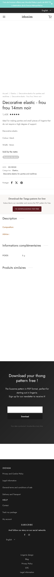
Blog (27, 559)
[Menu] (4, 17)
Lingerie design (27, 555)
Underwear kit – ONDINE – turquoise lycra (37, 345)
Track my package (10, 512)
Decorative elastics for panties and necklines (20, 174)
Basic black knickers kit (37, 302)
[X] (16, 182)
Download (25, 416)
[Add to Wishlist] (25, 302)
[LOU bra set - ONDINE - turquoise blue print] (14, 327)
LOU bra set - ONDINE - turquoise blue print (12, 343)
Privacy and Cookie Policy (13, 473)
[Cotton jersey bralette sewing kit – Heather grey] (14, 287)
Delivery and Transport (12, 494)
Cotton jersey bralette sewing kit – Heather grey (11, 304)
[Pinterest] (21, 182)
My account (7, 519)
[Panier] (49, 16)
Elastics (13, 93)
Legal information (9, 480)
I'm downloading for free (27, 209)
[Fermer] (52, 4)
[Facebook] (12, 182)
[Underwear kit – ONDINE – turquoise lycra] (40, 327)
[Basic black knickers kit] (40, 287)
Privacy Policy (27, 563)
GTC (27, 567)
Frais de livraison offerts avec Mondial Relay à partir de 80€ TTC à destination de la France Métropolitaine (27, 4)
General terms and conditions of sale (17, 487)
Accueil (5, 93)
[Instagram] (29, 535)
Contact (6, 505)
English (45, 10)
